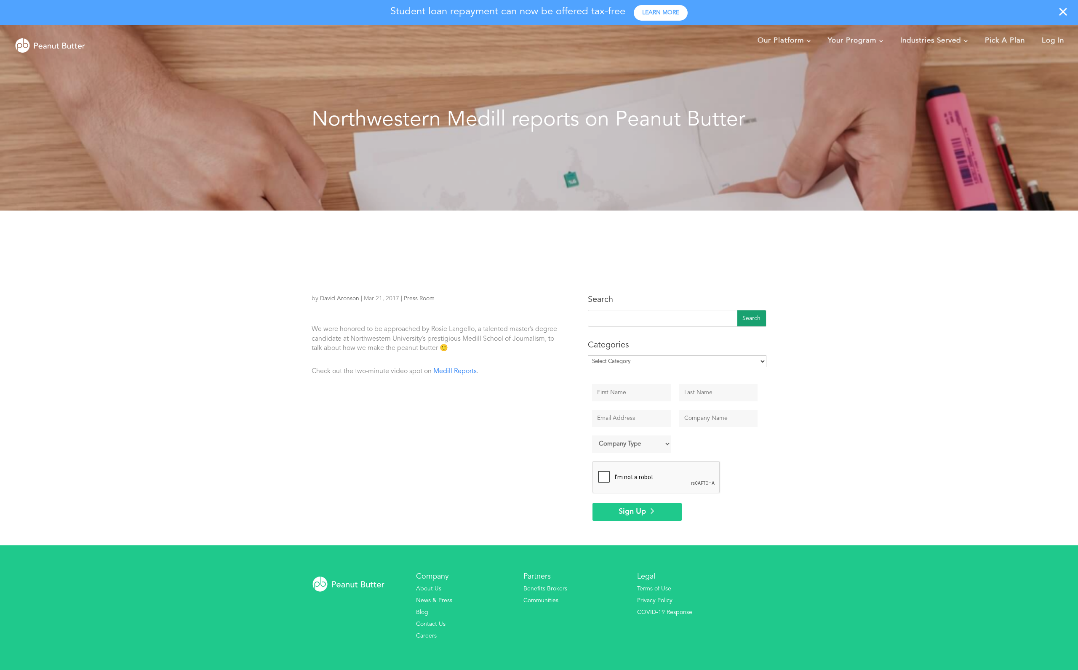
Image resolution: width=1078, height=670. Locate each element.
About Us (428, 589)
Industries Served (930, 40)
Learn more (660, 13)
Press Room (419, 299)
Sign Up (632, 511)
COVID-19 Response (664, 612)
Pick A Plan (1005, 40)
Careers (426, 636)
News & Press (434, 600)
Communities (540, 600)
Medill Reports (455, 371)
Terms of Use (654, 589)
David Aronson (339, 299)
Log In (1053, 40)
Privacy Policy (654, 600)
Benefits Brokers (545, 589)
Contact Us (431, 624)
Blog (422, 612)
